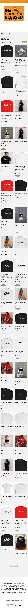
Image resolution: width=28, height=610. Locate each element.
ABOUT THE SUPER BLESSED (17, 588)
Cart (26, 1)
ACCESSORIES (16, 585)
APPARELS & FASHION (11, 583)
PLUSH (6, 586)
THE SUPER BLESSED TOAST (7, 582)
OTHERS (17, 586)
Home (2, 33)
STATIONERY (22, 585)
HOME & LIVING (11, 586)
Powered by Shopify (19, 600)
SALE (21, 586)
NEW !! (4, 583)
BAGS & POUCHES (20, 583)
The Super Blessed (10, 600)
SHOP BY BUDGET (7, 588)
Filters (24, 42)
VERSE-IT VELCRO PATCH (7, 585)
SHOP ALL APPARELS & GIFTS (20, 582)
